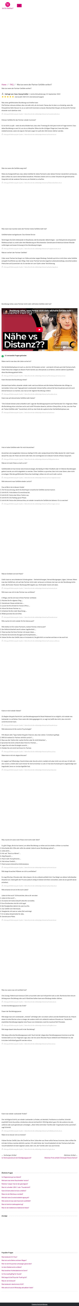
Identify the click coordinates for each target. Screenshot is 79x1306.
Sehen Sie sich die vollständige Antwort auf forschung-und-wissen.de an (44, 376)
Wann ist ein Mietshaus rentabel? (12, 1194)
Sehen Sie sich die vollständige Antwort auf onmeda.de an (40, 588)
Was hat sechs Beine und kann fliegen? (14, 1260)
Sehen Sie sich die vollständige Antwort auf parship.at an (40, 770)
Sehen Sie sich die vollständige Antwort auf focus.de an (39, 751)
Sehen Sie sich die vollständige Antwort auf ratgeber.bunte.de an (42, 248)
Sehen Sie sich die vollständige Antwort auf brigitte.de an (40, 1025)
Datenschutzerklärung (39, 1304)
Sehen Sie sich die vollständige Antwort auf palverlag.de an (41, 267)
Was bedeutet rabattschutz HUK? (13, 1284)
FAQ (11, 84)
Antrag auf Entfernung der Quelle (13, 114)
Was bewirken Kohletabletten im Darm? (14, 1270)
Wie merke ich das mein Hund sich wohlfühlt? (16, 1201)
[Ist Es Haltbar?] (8, 5)
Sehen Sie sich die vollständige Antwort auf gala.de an (39, 1149)
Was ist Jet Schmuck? (8, 1281)
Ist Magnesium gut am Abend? (11, 1177)
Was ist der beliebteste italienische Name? (15, 1208)
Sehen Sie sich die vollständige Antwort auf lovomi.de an (40, 134)
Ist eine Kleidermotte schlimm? (12, 1267)
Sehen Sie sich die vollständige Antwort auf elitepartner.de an (41, 459)
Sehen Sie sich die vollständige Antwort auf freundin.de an (40, 617)
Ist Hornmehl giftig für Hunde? (12, 1274)
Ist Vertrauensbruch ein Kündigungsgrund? (16, 1158)
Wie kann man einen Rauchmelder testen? (15, 1180)
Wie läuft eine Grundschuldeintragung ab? (15, 1197)
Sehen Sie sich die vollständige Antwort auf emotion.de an (40, 394)
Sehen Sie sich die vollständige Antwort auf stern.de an (39, 1044)
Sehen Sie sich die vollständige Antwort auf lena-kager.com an (42, 504)
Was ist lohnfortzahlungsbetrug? (12, 1204)
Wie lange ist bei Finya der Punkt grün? (14, 1277)
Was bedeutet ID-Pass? (9, 1257)
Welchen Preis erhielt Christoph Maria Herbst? (60, 1158)
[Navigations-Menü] (19, 5)
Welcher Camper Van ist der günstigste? (15, 1184)
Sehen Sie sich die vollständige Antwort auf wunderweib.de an (42, 114)
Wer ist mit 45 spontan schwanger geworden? (17, 1264)
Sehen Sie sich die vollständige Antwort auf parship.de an (40, 886)
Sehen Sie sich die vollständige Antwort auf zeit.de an (39, 412)
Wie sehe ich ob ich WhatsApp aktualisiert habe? (17, 1287)
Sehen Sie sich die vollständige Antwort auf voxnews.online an (41, 641)
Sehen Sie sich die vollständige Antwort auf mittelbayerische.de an (43, 1131)
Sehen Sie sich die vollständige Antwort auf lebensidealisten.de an (43, 183)
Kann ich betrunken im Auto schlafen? (14, 1191)
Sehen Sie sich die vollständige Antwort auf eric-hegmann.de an (42, 477)
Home (4, 84)
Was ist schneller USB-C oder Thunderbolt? (16, 1187)
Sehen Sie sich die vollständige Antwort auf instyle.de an (40, 1002)
